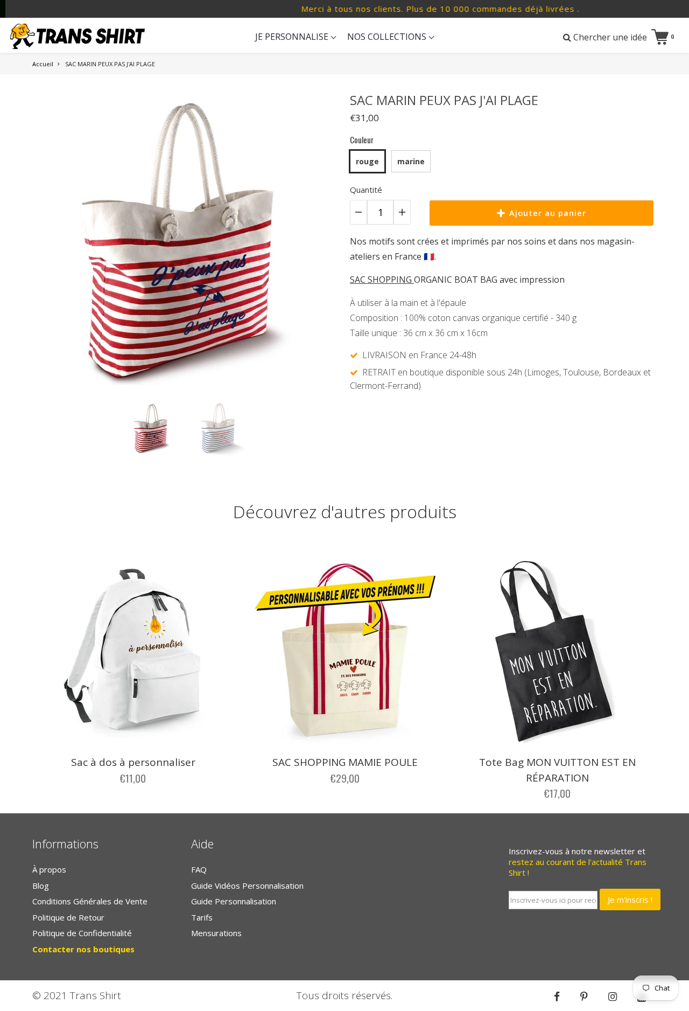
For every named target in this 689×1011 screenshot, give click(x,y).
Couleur (362, 139)
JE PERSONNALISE (293, 37)
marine (411, 161)
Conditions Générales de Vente (89, 901)
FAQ (199, 869)
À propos (49, 869)
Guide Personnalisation (233, 901)
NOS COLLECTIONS (387, 37)
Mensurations (216, 933)
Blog (40, 885)
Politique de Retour (68, 917)
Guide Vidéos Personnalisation (247, 885)
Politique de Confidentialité (82, 933)
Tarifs (202, 917)
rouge (367, 161)
